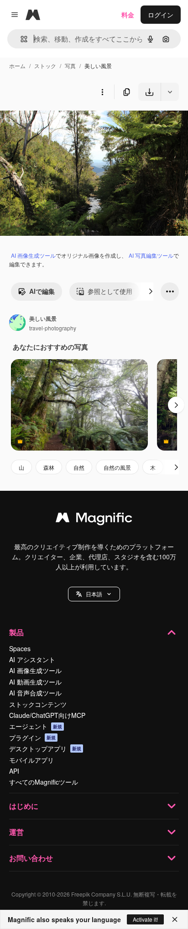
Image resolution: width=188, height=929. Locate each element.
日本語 (94, 594)
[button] (94, 594)
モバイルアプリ (31, 759)
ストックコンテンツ (38, 704)
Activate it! (145, 919)
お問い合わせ (31, 858)
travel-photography (52, 328)
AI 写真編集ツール (151, 255)
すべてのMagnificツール (43, 781)
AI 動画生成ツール (35, 681)
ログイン (160, 14)
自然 (78, 467)
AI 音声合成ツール (35, 692)
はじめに (23, 806)
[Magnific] (94, 519)
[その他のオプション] (102, 92)
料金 (127, 14)
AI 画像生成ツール (33, 255)
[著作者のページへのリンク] (17, 323)
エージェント (35, 726)
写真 (70, 65)
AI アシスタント (32, 659)
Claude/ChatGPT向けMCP (47, 715)
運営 (16, 832)
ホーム (17, 65)
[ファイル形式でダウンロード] (170, 92)
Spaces (20, 648)
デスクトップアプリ (45, 748)
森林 (48, 467)
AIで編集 (42, 291)
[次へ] (150, 291)
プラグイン (32, 737)
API (14, 770)
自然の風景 (117, 467)
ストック (45, 65)
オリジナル (63, 122)
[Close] (174, 919)
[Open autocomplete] (20, 39)
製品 (16, 632)
